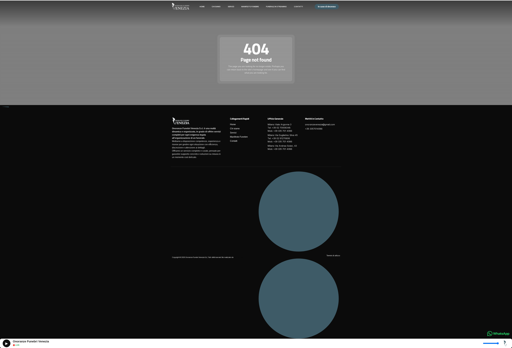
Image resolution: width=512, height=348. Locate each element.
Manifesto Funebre (250, 6)
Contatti (298, 6)
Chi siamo (216, 6)
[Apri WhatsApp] (498, 333)
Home (202, 6)
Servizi (231, 6)
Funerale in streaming (276, 6)
